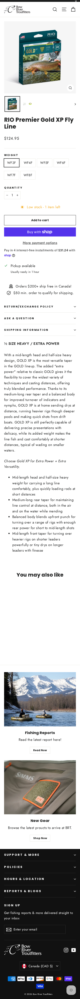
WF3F (11, 162)
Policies (13, 867)
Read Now (40, 750)
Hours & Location (24, 879)
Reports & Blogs (22, 891)
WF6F (61, 162)
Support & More (22, 855)
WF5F (44, 162)
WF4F (28, 162)
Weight (11, 155)
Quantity (13, 187)
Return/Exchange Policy (28, 306)
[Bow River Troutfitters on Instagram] (66, 950)
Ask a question (19, 318)
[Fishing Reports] (40, 699)
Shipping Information (26, 330)
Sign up (12, 905)
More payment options (40, 242)
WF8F (28, 175)
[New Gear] (40, 787)
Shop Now (40, 838)
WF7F (11, 175)
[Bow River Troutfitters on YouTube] (73, 950)
